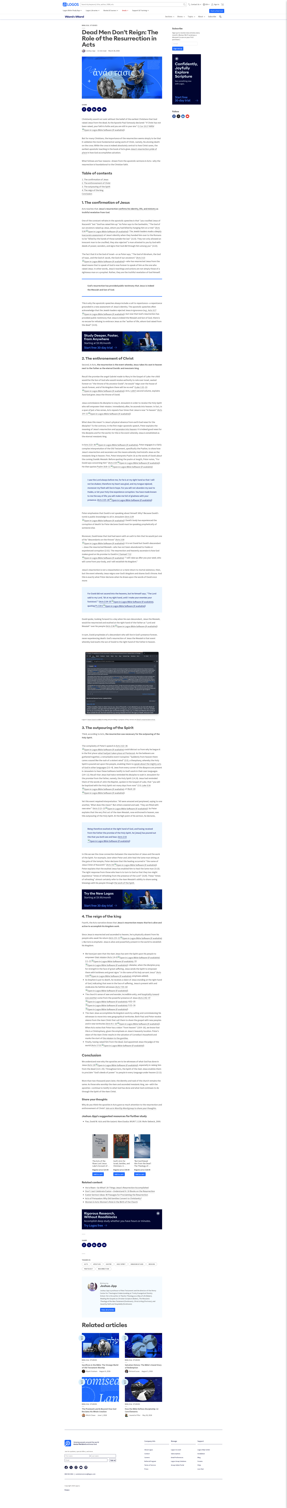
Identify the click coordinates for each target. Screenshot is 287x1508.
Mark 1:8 (131, 789)
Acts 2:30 (120, 539)
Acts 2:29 (129, 516)
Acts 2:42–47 (144, 997)
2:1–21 (88, 961)
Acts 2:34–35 (105, 601)
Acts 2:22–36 (90, 444)
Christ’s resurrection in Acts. (145, 720)
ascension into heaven (126, 429)
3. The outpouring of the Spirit (96, 186)
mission (152, 1264)
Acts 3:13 (141, 257)
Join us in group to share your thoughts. (131, 1108)
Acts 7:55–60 (122, 986)
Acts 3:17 (152, 310)
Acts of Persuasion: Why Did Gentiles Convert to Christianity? (113, 1198)
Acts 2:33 (122, 836)
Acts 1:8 (91, 1065)
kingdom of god (137, 1264)
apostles (97, 1264)
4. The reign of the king (92, 190)
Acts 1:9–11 (114, 938)
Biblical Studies (89, 25)
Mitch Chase (90, 1415)
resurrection (103, 1269)
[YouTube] (187, 116)
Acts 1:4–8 (112, 957)
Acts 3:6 (110, 864)
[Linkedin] (183, 116)
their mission (101, 957)
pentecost (88, 1269)
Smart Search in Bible (94, 720)
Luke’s (133, 390)
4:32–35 (131, 1001)
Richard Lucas (134, 1371)
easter (108, 1264)
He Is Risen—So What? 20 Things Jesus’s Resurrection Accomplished (117, 1187)
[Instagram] (178, 116)
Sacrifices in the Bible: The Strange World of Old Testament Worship (100, 1366)
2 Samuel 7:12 (124, 554)
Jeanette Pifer (134, 1415)
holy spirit (121, 1264)
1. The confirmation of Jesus (95, 179)
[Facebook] (174, 116)
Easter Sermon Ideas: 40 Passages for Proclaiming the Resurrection (116, 1194)
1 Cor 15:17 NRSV (146, 126)
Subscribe (212, 16)
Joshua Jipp (90, 51)
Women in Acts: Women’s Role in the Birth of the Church (111, 1201)
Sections (168, 16)
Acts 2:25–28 (103, 499)
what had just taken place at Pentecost (116, 753)
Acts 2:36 (110, 626)
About (200, 16)
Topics (190, 16)
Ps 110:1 (99, 605)
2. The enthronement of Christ (96, 183)
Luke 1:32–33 (141, 387)
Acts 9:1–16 (111, 1023)
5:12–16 (131, 1005)
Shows (180, 16)
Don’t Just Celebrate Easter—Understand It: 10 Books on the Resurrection (120, 1191)
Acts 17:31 (96, 1045)
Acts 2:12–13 (99, 808)
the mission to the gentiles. (115, 1038)
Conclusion (87, 193)
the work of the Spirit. (124, 882)
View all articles (107, 1310)
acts (86, 1264)
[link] (220, 16)
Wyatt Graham (91, 1371)
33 (135, 961)
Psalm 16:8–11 (103, 466)
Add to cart (98, 1174)
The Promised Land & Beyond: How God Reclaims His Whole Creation (99, 1410)
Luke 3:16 (146, 785)
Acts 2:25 (113, 462)
